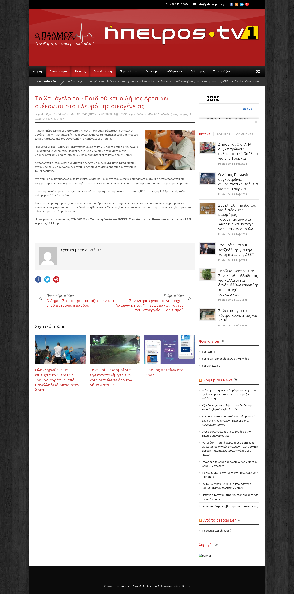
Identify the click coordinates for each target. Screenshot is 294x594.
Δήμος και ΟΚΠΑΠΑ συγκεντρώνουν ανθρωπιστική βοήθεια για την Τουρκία (238, 151)
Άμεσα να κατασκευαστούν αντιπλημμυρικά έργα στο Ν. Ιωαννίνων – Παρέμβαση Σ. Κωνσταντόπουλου (228, 420)
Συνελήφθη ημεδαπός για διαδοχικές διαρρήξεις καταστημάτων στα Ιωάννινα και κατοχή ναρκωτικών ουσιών (73, 81)
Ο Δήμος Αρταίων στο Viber (164, 372)
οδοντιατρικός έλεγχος (174, 114)
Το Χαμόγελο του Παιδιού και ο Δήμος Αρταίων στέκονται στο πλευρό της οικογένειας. (101, 102)
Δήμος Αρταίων (137, 114)
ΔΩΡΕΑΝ (154, 114)
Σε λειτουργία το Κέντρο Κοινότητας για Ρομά (237, 315)
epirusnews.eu (211, 365)
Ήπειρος (80, 71)
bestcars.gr (209, 351)
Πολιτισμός (197, 71)
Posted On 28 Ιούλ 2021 (232, 300)
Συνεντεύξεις (221, 71)
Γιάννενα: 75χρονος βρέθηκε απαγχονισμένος (230, 506)
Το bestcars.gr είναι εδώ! (217, 530)
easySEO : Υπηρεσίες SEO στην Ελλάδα (225, 358)
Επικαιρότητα (58, 71)
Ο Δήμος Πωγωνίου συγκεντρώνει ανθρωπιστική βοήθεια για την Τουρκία (238, 181)
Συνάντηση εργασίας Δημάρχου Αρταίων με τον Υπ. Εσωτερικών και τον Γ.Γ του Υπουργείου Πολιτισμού (150, 305)
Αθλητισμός (174, 71)
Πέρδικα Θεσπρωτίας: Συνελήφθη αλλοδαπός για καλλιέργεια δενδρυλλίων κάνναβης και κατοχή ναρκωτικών (238, 282)
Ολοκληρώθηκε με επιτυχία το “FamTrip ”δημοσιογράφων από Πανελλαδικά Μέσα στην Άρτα (57, 379)
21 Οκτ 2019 (60, 114)
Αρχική (37, 71)
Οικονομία (152, 71)
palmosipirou (86, 114)
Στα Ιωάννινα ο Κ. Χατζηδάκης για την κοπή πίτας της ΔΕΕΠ (177, 81)
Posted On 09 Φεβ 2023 (232, 164)
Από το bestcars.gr (219, 520)
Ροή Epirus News (217, 380)
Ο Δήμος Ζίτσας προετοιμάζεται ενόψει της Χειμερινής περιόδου (80, 303)
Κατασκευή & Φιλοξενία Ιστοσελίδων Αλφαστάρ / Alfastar (155, 586)
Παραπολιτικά (129, 71)
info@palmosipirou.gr (212, 4)
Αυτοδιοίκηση (103, 71)
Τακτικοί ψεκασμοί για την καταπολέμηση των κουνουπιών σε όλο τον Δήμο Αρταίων (111, 377)
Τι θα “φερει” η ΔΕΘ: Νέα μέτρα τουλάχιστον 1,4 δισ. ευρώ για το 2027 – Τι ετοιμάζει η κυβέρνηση (229, 394)
